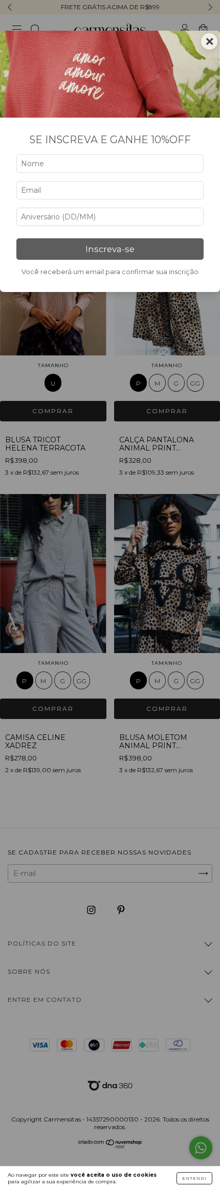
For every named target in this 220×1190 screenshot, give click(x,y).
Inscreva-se (110, 249)
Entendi (194, 1178)
